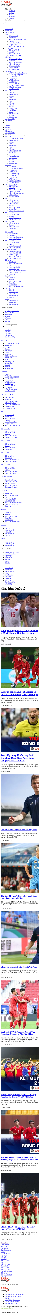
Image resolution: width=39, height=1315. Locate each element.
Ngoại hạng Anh (10, 30)
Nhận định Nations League (17, 270)
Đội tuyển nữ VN (14, 66)
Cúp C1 (11, 92)
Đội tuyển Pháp (14, 242)
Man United (8, 316)
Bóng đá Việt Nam (11, 184)
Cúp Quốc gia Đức (15, 239)
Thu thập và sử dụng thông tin (14, 1294)
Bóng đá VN (5, 1260)
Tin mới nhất (9, 29)
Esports (11, 297)
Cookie (7, 1298)
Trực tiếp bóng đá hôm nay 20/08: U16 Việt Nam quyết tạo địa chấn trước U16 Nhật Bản (19, 1158)
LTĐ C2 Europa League (16, 85)
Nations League (14, 113)
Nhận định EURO (14, 267)
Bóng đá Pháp (9, 240)
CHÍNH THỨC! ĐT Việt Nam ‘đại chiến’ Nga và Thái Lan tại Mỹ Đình (18, 1228)
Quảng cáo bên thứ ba (12, 1301)
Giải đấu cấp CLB (10, 249)
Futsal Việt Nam (14, 69)
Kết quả (7, 127)
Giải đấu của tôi (14, 89)
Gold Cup (12, 274)
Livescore (8, 71)
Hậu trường (8, 120)
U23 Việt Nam (13, 67)
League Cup (13, 45)
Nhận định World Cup (16, 263)
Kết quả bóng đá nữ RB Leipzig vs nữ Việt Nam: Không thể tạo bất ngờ (19, 693)
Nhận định (8, 90)
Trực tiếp (7, 129)
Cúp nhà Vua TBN (15, 55)
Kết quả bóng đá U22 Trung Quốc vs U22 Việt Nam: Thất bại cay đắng (19, 631)
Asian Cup (12, 283)
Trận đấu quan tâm (15, 87)
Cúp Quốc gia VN (14, 64)
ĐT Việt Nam (13, 186)
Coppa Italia (12, 228)
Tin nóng (7, 126)
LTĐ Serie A (13, 78)
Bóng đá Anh (9, 198)
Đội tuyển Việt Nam (15, 59)
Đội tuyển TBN (14, 50)
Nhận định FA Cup (15, 43)
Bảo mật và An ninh (11, 1303)
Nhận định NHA (14, 204)
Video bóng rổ (13, 292)
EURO (11, 112)
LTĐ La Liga (13, 76)
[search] (24, 20)
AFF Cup (12, 115)
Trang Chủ (4, 1243)
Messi (6, 319)
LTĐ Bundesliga (14, 80)
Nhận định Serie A (15, 226)
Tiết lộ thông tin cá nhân (12, 1300)
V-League (12, 60)
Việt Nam (8, 57)
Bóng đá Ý (4, 1266)
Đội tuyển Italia (14, 223)
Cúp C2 (11, 105)
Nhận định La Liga (15, 53)
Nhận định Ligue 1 (15, 246)
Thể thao (7, 288)
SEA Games (13, 117)
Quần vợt (12, 293)
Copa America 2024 (15, 272)
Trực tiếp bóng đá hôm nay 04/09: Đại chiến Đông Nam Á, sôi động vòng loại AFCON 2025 (18, 758)
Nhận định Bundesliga (16, 237)
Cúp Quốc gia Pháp (15, 247)
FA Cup (11, 41)
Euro (10, 265)
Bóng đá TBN (9, 212)
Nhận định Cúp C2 (15, 256)
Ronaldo (7, 321)
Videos (3, 1252)
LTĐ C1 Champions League (18, 73)
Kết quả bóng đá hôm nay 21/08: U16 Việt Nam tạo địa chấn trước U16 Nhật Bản (18, 1096)
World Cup (12, 110)
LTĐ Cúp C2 (13, 179)
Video (7, 299)
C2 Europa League (15, 151)
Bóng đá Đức (9, 232)
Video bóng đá (13, 300)
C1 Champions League (16, 138)
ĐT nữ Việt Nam (14, 191)
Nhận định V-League (15, 62)
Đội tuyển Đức (13, 233)
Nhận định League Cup (16, 46)
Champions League (15, 251)
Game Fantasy (9, 32)
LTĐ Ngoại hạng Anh (16, 75)
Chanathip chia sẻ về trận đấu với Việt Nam (19, 967)
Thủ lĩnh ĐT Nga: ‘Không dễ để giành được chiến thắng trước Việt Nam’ (19, 897)
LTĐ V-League (14, 83)
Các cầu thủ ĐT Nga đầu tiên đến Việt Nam (19, 830)
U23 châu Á (13, 277)
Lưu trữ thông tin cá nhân (13, 1296)
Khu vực (7, 276)
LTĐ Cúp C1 (13, 166)
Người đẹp (8, 314)
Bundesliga (12, 99)
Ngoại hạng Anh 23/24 (12, 311)
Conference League (15, 258)
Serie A (11, 97)
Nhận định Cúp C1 (15, 253)
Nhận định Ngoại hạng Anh (17, 39)
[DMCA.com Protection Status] (7, 1309)
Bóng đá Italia (9, 221)
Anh (6, 34)
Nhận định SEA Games (16, 286)
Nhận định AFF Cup (15, 281)
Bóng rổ (11, 290)
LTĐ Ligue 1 (13, 82)
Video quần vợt (13, 295)
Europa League (13, 255)
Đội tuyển (8, 260)
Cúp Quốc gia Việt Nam (16, 193)
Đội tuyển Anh (13, 36)
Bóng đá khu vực (6, 1275)
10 (5, 22)
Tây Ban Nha (9, 48)
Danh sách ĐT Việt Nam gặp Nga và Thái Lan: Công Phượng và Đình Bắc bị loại (18, 1033)
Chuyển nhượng (10, 119)
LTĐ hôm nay (5, 1253)
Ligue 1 (11, 101)
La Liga (11, 52)
